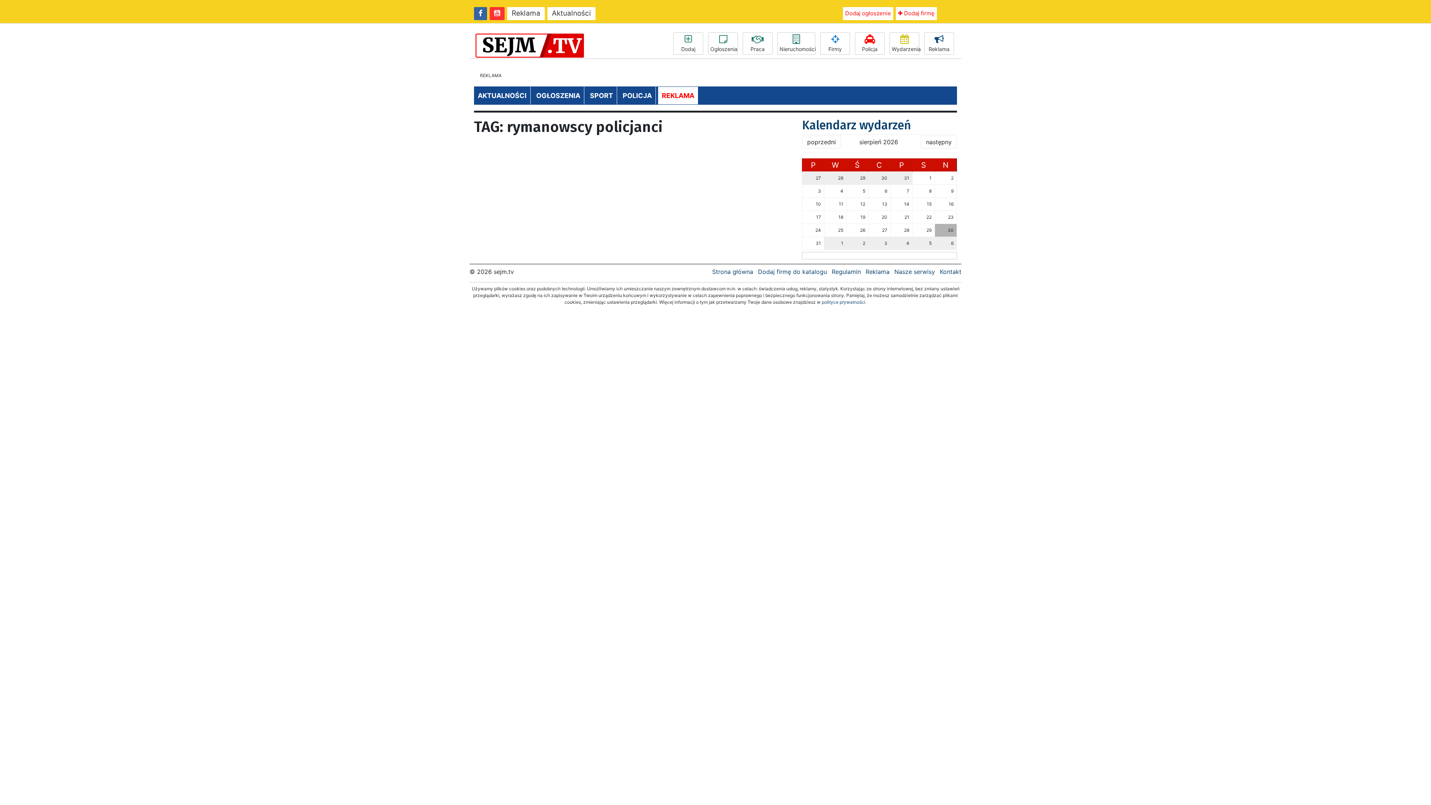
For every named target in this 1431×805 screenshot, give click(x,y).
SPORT (601, 96)
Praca (758, 49)
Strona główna (732, 271)
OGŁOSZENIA (558, 96)
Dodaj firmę (919, 13)
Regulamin (846, 271)
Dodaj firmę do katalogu (792, 271)
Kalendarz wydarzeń (856, 125)
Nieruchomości (797, 49)
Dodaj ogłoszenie (868, 13)
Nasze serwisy (914, 271)
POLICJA (637, 96)
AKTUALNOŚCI (502, 96)
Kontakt (950, 271)
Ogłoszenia (723, 49)
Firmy (835, 49)
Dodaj (688, 49)
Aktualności (571, 13)
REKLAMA (678, 96)
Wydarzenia (905, 49)
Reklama (526, 13)
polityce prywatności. (844, 302)
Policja (870, 49)
